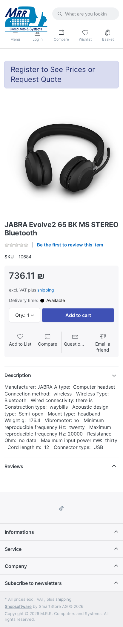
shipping (45, 289)
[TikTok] (61, 508)
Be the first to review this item (70, 245)
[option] (61, 157)
